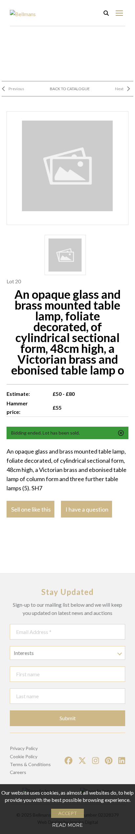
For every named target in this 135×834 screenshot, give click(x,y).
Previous (16, 88)
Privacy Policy (24, 748)
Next (119, 88)
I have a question (87, 509)
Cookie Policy (23, 756)
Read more (67, 825)
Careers (18, 772)
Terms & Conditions (30, 764)
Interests (24, 653)
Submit (68, 718)
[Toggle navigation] (119, 13)
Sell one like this (31, 509)
